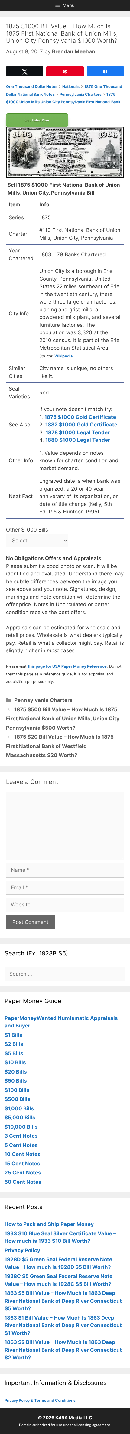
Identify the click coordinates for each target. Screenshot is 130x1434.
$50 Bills (16, 1081)
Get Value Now (37, 120)
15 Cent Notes (22, 1164)
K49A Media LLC (73, 1417)
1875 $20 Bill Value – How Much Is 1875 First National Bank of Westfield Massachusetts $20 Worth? (60, 746)
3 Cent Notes (21, 1136)
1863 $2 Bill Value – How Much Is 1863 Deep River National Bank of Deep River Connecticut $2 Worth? (63, 1350)
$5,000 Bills (20, 1117)
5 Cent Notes (21, 1145)
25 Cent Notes (23, 1173)
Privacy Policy (22, 1250)
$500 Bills (18, 1099)
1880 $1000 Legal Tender (77, 440)
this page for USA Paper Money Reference (67, 666)
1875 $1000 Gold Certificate (80, 417)
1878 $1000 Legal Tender (78, 432)
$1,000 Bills (19, 1108)
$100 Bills (17, 1090)
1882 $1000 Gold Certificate (81, 425)
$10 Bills (15, 1062)
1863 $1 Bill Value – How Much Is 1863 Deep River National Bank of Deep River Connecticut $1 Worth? (63, 1325)
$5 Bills (14, 1053)
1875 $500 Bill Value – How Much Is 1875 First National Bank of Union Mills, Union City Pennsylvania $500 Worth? (62, 718)
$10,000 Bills (21, 1127)
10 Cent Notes (23, 1154)
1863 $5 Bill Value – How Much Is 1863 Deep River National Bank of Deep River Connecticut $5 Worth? (63, 1300)
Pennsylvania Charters (43, 700)
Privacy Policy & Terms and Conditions (40, 1400)
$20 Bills (16, 1072)
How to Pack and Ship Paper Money (49, 1224)
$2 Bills (14, 1044)
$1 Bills (13, 1035)
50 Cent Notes (23, 1182)
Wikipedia (63, 356)
